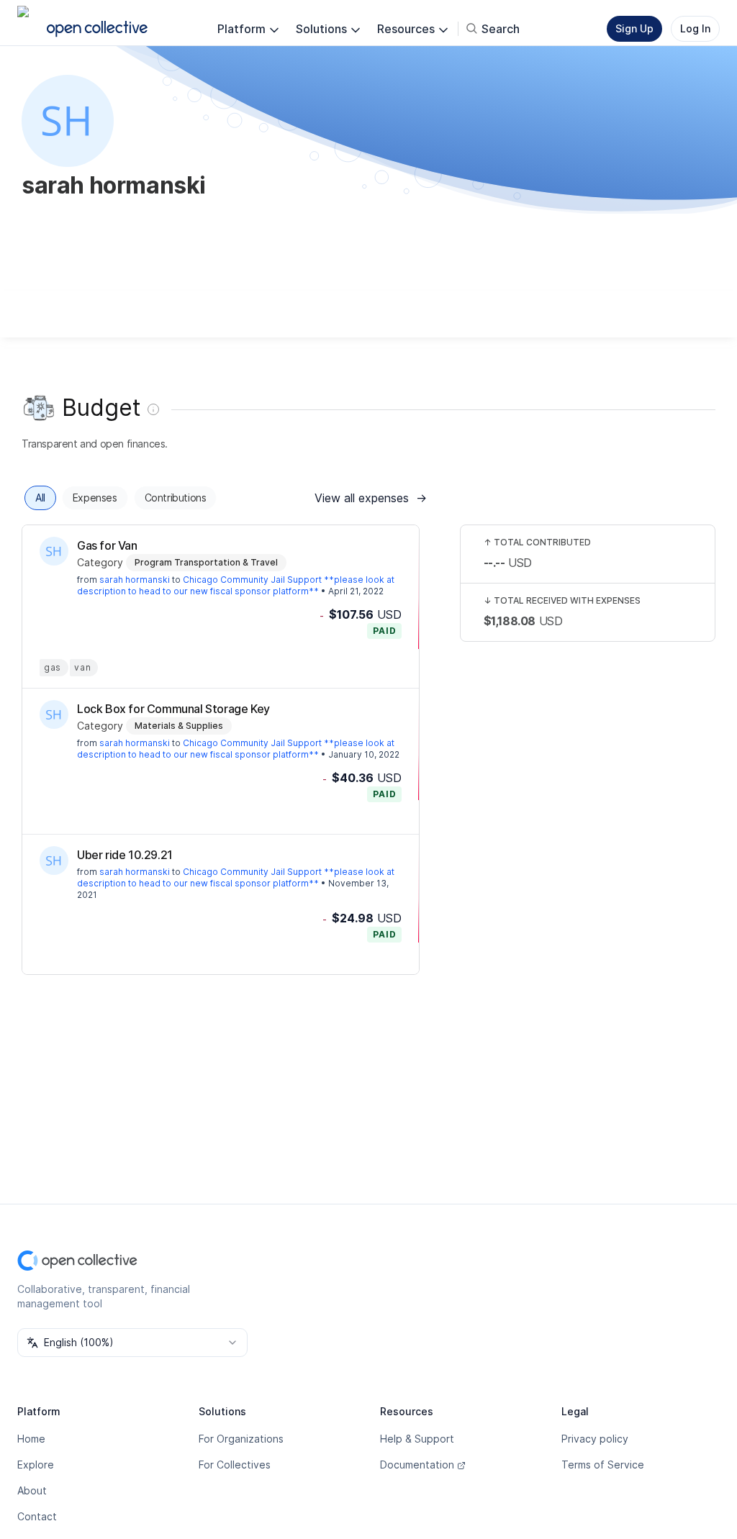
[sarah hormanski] (54, 551)
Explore (35, 1464)
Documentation (417, 1464)
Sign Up (634, 28)
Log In (695, 28)
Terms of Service (602, 1464)
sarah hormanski (134, 579)
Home (31, 1439)
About (32, 1490)
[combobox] (132, 1342)
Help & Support (417, 1439)
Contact (37, 1516)
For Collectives (235, 1464)
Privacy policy (594, 1439)
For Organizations (241, 1439)
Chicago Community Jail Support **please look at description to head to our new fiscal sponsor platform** (235, 585)
